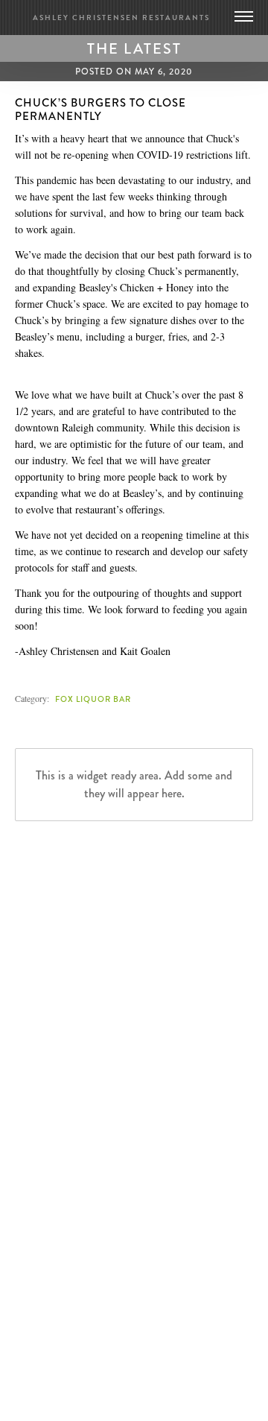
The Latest (134, 48)
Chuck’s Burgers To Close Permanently (100, 109)
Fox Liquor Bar (93, 699)
